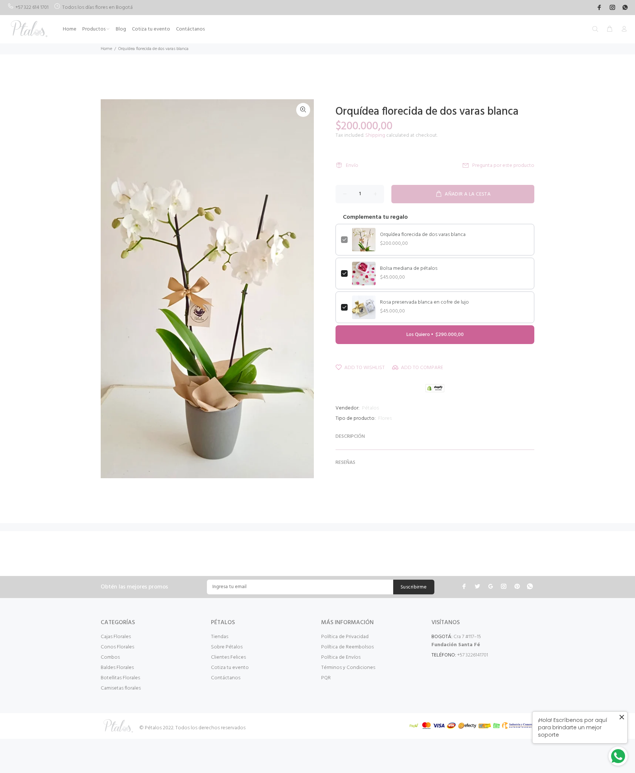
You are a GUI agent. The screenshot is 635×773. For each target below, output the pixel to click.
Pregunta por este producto (503, 165)
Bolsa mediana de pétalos (408, 268)
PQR (326, 678)
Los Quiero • (435, 334)
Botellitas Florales (120, 678)
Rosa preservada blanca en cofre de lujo (424, 302)
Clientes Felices (228, 657)
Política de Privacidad (345, 637)
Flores (385, 418)
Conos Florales (117, 647)
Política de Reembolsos (347, 647)
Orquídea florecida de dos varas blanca (423, 235)
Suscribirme (414, 587)
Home (106, 49)
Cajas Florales (116, 637)
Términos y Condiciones (348, 667)
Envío (352, 165)
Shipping (375, 135)
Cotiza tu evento (230, 667)
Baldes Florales (117, 667)
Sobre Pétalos (227, 647)
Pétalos (370, 408)
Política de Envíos (340, 657)
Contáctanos (225, 678)
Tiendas (219, 637)
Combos (110, 657)
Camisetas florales (121, 688)
